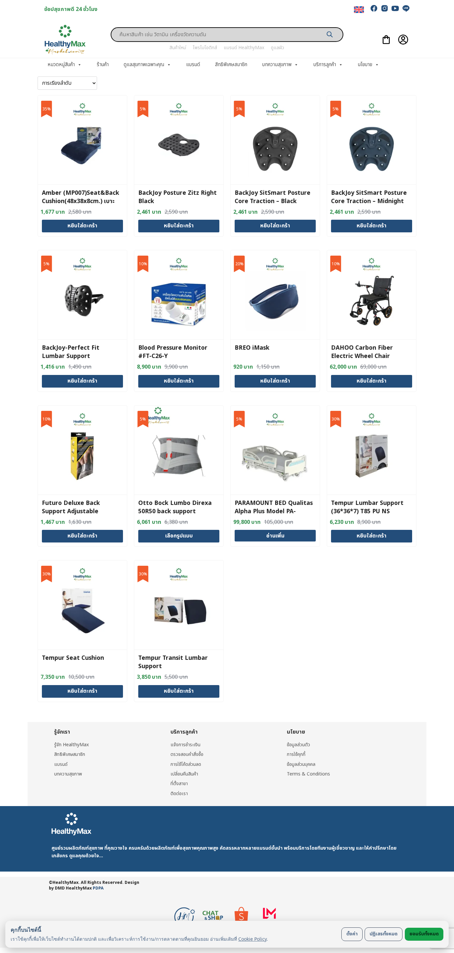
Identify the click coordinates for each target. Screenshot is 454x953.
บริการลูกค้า (324, 64)
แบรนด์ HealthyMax (244, 47)
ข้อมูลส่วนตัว (298, 744)
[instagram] (385, 8)
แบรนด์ (193, 64)
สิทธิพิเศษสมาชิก (231, 64)
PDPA (98, 888)
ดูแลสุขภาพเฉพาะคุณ (144, 64)
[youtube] (395, 8)
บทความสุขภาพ (276, 64)
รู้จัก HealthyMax (71, 744)
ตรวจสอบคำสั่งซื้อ (186, 754)
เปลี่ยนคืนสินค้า (184, 774)
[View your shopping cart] (386, 39)
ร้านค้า (103, 64)
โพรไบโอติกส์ (205, 47)
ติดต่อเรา (179, 793)
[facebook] (374, 8)
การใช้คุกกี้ (296, 754)
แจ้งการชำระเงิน (185, 744)
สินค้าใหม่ (178, 47)
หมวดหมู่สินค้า (61, 64)
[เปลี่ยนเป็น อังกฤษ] (359, 10)
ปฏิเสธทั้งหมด (383, 933)
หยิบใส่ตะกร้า (82, 226)
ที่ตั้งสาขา (179, 783)
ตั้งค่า (352, 933)
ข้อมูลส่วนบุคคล (301, 764)
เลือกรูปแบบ (179, 536)
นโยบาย (365, 64)
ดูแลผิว (277, 47)
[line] (406, 8)
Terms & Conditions (308, 774)
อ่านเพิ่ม (275, 536)
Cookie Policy (252, 939)
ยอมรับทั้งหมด (424, 933)
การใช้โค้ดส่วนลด (185, 764)
